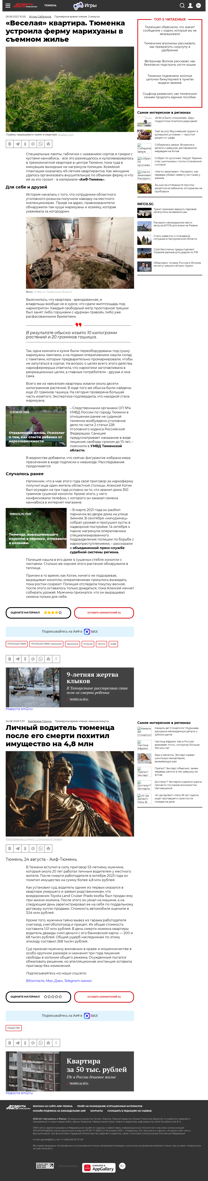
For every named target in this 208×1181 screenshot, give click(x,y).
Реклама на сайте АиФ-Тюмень (53, 1106)
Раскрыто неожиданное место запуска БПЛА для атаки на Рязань (176, 224)
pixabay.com (66, 134)
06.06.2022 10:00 (16, 16)
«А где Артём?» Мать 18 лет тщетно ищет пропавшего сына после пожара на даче (177, 798)
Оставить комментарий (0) (104, 612)
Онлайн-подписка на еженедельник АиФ (59, 1111)
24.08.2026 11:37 (15, 721)
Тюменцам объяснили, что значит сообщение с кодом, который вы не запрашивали (170, 30)
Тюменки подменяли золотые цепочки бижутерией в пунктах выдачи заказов (170, 79)
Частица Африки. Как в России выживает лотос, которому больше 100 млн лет (177, 745)
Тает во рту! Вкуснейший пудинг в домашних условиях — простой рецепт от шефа (176, 134)
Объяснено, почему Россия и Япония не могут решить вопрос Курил (177, 264)
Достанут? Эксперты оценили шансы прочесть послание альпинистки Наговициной (178, 785)
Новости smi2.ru (19, 709)
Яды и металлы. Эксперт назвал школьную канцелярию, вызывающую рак (175, 758)
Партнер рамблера (68, 1166)
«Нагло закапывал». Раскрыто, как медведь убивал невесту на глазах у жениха (177, 175)
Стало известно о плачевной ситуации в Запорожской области (175, 237)
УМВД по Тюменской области (53, 291)
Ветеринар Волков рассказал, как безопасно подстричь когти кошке (170, 63)
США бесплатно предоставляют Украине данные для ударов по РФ (176, 251)
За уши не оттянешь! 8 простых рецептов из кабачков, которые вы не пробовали (178, 188)
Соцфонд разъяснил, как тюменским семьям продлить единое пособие (170, 95)
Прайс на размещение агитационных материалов (109, 1106)
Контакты (96, 1111)
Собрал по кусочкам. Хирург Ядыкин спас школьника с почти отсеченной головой (178, 161)
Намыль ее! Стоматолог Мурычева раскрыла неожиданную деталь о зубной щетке (176, 731)
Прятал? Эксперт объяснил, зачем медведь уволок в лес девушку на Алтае (176, 771)
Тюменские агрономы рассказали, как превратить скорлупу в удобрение (170, 47)
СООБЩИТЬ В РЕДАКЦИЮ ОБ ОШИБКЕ (129, 1111)
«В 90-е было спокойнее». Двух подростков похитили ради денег (176, 119)
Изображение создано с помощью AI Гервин (34, 839)
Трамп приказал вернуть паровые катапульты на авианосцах (175, 211)
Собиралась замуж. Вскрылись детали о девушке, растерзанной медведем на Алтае (176, 148)
